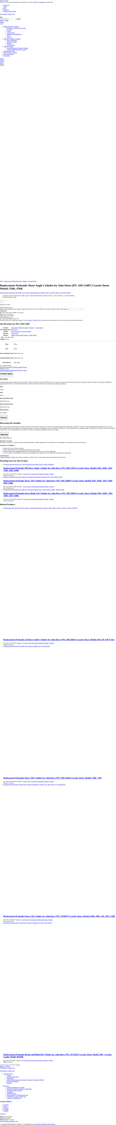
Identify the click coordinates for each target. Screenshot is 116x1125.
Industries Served (11, 1093)
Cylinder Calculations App (14, 1098)
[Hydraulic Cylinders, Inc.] (7, 14)
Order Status (10, 1078)
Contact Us (6, 5)
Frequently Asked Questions (14, 1090)
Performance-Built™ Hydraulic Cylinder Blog (19, 1089)
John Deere (14, 329)
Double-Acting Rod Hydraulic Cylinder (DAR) (24, 335)
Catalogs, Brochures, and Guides (15, 1087)
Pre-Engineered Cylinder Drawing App (17, 1095)
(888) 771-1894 (4, 20)
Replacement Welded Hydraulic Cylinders (15, 281)
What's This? (10, 307)
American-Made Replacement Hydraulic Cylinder (13, 370)
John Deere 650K (26, 331)
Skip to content (4, 0)
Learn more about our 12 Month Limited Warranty (13, 367)
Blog (4, 8)
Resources (6, 9)
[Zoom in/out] (5, 300)
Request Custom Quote (9, 11)
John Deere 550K (16, 331)
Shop (1, 17)
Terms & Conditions (41, 1124)
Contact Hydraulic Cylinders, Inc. (9, 457)
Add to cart (3, 311)
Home (1, 281)
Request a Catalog (5, 1066)
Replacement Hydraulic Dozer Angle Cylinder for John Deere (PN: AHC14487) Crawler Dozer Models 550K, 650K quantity (34, 309)
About (5, 6)
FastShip (41, 2)
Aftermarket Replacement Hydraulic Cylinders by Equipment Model (25, 1080)
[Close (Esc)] (0, 300)
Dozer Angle (14, 333)
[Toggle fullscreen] (4, 300)
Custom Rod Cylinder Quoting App (16, 1096)
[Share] (2, 300)
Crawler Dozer (32, 281)
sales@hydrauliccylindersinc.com (9, 1121)
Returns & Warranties (12, 1081)
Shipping (9, 1083)
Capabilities (10, 1092)
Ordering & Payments (13, 1077)
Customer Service (8, 1073)
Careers (9, 1075)
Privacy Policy (51, 1124)
